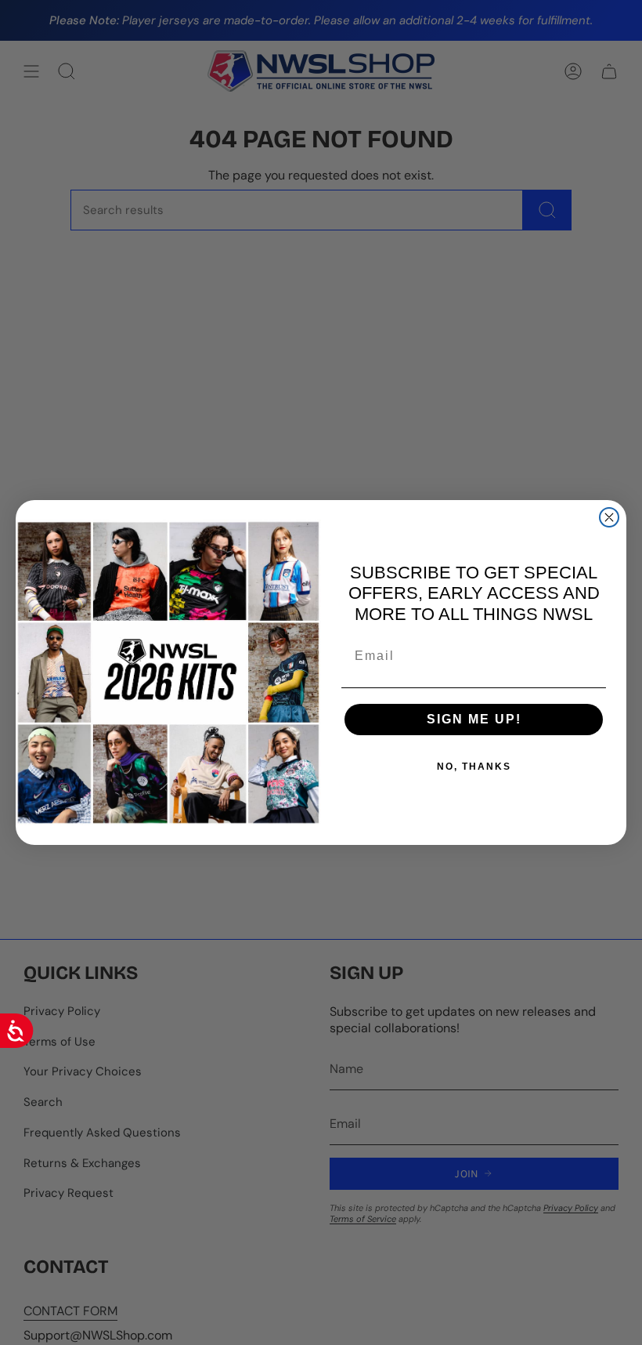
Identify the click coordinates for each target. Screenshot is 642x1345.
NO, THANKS (474, 766)
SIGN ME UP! (474, 719)
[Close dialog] (609, 517)
